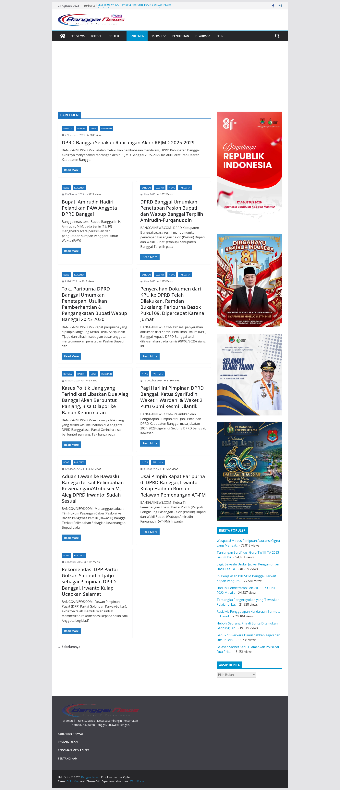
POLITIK (114, 36)
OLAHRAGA (202, 36)
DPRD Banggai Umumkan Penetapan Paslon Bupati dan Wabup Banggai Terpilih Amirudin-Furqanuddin (171, 210)
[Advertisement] (170, 82)
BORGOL (96, 36)
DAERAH (156, 36)
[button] (121, 36)
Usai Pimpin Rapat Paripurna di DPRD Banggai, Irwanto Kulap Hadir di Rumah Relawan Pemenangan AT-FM (173, 485)
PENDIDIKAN (180, 36)
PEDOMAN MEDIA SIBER (74, 750)
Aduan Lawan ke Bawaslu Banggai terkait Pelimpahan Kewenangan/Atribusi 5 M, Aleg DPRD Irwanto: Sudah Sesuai (93, 488)
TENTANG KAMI (68, 758)
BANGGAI (67, 128)
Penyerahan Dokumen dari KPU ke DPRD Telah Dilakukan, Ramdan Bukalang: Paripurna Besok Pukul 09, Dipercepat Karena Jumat (172, 304)
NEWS (93, 128)
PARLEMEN (137, 36)
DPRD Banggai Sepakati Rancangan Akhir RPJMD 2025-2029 (128, 142)
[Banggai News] (62, 36)
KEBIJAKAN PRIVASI (70, 733)
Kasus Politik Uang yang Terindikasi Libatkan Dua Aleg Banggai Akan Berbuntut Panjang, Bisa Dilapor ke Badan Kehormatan (95, 400)
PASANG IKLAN (68, 742)
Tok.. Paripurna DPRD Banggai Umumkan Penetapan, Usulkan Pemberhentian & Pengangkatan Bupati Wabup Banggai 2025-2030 (94, 304)
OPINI (220, 36)
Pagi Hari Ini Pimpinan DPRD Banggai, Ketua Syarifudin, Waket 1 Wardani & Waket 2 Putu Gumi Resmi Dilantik (172, 397)
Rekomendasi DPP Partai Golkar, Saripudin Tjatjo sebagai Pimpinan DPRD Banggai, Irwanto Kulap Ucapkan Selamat (90, 581)
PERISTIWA (77, 36)
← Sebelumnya (69, 647)
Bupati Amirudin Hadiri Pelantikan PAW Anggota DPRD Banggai (89, 207)
